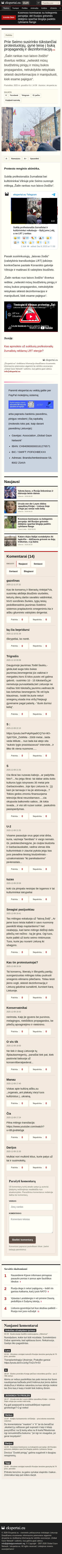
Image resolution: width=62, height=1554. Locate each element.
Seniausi (38, 564)
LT (39, 3)
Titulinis (6, 8)
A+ (25, 159)
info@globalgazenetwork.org (13, 1543)
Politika (25, 8)
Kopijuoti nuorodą (12, 100)
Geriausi (13, 571)
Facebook (14, 95)
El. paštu (36, 95)
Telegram (25, 95)
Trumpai (15, 8)
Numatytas (15, 159)
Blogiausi (28, 571)
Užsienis (53, 8)
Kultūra (44, 8)
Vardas (12, 1201)
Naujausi (23, 564)
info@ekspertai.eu (12, 372)
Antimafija (34, 8)
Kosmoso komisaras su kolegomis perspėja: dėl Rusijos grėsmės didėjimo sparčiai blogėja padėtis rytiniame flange (37, 17)
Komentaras (15, 1213)
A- (6, 159)
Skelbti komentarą (22, 1239)
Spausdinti (34, 159)
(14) (53, 50)
